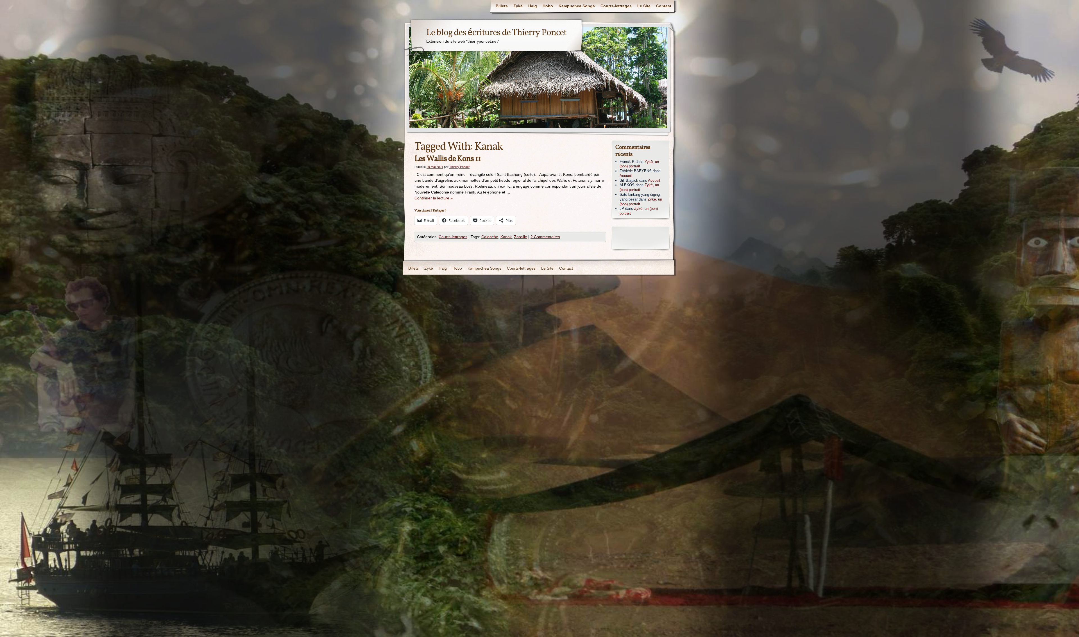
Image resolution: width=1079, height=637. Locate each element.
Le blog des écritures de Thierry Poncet (496, 33)
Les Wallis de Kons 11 (447, 158)
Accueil (626, 176)
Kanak (506, 237)
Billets (502, 6)
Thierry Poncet (459, 167)
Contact (663, 6)
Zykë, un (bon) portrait (639, 164)
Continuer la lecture (433, 198)
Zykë (518, 6)
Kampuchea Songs (577, 6)
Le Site (643, 6)
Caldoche (489, 237)
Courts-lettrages (616, 6)
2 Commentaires (545, 237)
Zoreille (520, 237)
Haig (532, 6)
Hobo (548, 6)
